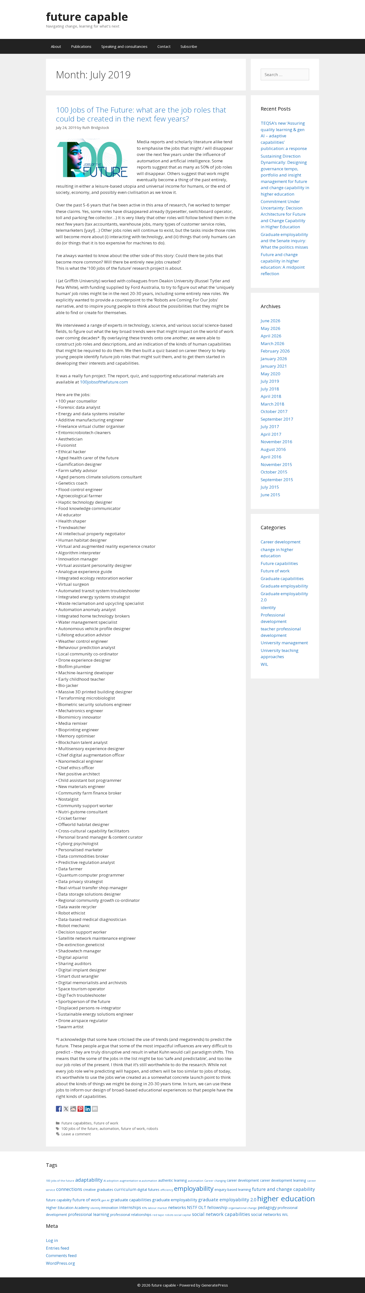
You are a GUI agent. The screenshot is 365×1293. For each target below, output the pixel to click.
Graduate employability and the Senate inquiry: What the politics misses (284, 241)
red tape (158, 1215)
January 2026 (274, 358)
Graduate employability (284, 586)
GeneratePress (214, 1285)
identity (268, 607)
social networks (266, 1214)
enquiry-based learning (233, 1189)
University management (284, 643)
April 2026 (271, 336)
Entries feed (57, 1248)
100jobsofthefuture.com (104, 382)
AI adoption (111, 1180)
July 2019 (270, 381)
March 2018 (272, 404)
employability (194, 1188)
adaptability (89, 1179)
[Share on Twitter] (66, 1109)
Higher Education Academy (67, 1207)
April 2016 (271, 457)
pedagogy (267, 1207)
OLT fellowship (212, 1207)
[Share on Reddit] (73, 1109)
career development (243, 1180)
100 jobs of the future (79, 1128)
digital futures (148, 1189)
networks (177, 1207)
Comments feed (61, 1255)
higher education (286, 1199)
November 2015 (276, 464)
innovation (109, 1207)
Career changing (215, 1180)
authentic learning (172, 1180)
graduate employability (174, 1200)
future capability (59, 1200)
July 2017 (270, 426)
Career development (280, 542)
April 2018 (271, 396)
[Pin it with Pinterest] (80, 1109)
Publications (81, 46)
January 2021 (274, 366)
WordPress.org (60, 1263)
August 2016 (273, 449)
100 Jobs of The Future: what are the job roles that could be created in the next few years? (141, 114)
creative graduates (98, 1189)
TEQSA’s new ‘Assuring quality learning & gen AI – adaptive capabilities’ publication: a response (284, 135)
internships (130, 1207)
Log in (52, 1240)
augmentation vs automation (138, 1180)
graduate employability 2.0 (227, 1199)
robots (152, 1128)
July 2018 (270, 389)
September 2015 (277, 479)
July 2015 (270, 487)
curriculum (125, 1189)
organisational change (242, 1208)
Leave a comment (76, 1134)
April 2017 (271, 434)
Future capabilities (76, 1123)
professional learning (88, 1214)
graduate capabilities (130, 1200)
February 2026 (275, 351)
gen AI (106, 1200)
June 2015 (270, 495)
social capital (182, 1215)
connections (69, 1189)
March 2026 (272, 343)
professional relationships (130, 1214)
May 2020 (270, 374)
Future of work (106, 1123)
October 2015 (274, 472)
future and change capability (283, 1189)
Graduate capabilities (282, 578)
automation (109, 1128)
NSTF (192, 1207)
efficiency (166, 1190)
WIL (264, 664)
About (56, 46)
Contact (164, 46)
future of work (133, 1128)
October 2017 (274, 411)
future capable (87, 16)
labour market (157, 1208)
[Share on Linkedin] (88, 1109)
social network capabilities (221, 1214)
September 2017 (277, 419)
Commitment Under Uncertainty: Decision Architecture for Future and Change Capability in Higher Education (283, 214)
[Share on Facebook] (59, 1109)
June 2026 (270, 320)
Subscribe (189, 46)
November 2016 (276, 441)
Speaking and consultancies (124, 46)
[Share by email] (95, 1109)
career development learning (283, 1180)
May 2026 (270, 328)
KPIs (144, 1208)
